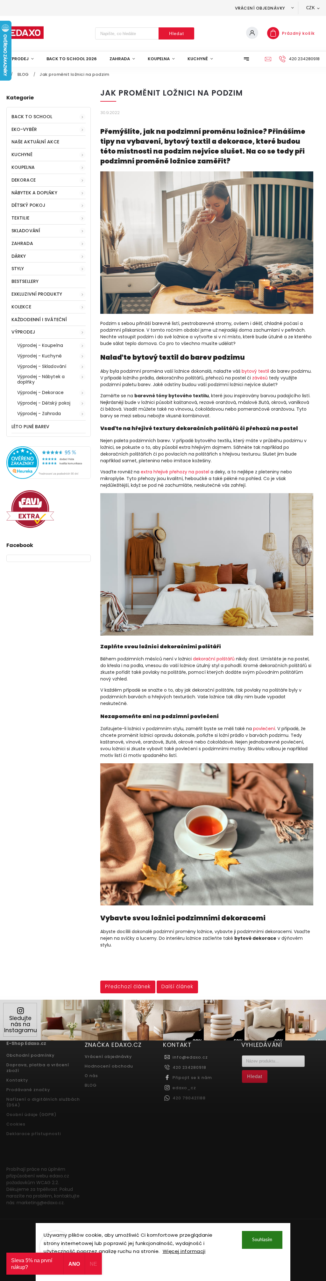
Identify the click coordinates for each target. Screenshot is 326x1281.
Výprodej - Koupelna (40, 345)
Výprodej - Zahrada (39, 413)
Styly (17, 268)
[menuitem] (23, 59)
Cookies (15, 1124)
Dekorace (23, 180)
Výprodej (23, 332)
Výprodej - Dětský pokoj (43, 403)
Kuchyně (21, 154)
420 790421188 (189, 1098)
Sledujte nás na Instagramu (20, 1024)
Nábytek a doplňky (34, 193)
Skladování (25, 230)
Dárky (18, 256)
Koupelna (23, 167)
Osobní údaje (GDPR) (31, 1114)
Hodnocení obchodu (109, 1066)
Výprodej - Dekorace (40, 392)
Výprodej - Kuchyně (39, 356)
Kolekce (21, 307)
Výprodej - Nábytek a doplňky (41, 379)
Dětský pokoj (28, 205)
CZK (310, 7)
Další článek (177, 986)
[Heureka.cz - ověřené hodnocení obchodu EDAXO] (48, 477)
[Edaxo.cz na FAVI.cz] (30, 526)
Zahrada (22, 243)
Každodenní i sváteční (39, 319)
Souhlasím (262, 1239)
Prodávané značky (28, 1089)
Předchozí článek (128, 986)
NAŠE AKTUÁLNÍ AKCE (35, 142)
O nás (91, 1075)
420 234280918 (189, 1067)
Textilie (20, 218)
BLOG (91, 1085)
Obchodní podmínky (30, 1055)
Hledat (176, 33)
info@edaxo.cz (190, 1057)
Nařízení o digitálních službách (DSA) (43, 1102)
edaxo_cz (184, 1087)
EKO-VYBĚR (24, 129)
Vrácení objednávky (260, 8)
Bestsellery (25, 281)
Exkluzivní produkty (36, 294)
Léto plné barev (30, 426)
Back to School (31, 116)
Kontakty (17, 1080)
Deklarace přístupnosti (33, 1133)
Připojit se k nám (192, 1077)
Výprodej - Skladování (41, 366)
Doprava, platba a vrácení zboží (37, 1067)
